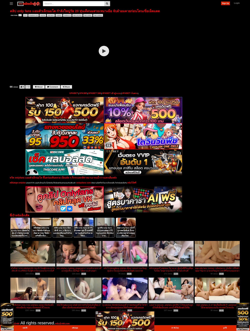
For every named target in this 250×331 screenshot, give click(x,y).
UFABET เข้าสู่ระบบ (111, 93)
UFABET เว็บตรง (130, 93)
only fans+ (51, 15)
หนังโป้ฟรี (131, 183)
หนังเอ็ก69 (14, 324)
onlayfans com (33, 15)
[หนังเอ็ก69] (28, 3)
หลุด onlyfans (98, 15)
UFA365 (83, 93)
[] (107, 3)
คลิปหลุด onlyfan (18, 183)
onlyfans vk (67, 15)
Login (237, 3)
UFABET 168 (94, 93)
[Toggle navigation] (12, 3)
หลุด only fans (77, 15)
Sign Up (225, 3)
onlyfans (58, 15)
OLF (25, 15)
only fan (42, 15)
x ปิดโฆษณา (7, 329)
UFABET (73, 93)
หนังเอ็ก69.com (62, 324)
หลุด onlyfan (88, 15)
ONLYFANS (16, 15)
